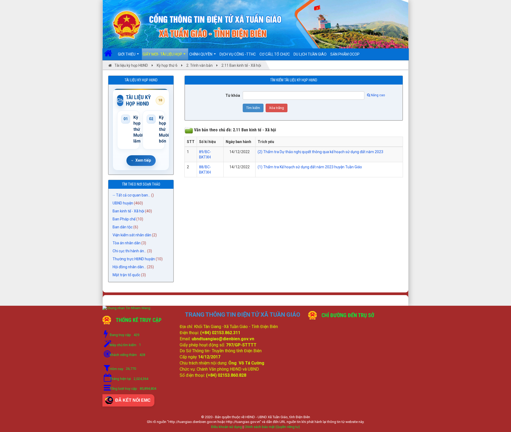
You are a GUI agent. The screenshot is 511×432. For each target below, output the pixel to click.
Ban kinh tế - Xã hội (128, 211)
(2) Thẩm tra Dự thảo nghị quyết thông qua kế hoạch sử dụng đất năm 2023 (320, 152)
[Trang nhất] (110, 54)
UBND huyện (123, 203)
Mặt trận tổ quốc (126, 275)
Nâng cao (378, 95)
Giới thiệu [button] (127, 54)
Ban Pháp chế (124, 219)
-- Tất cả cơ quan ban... (131, 195)
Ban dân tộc (123, 227)
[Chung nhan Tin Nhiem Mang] (126, 308)
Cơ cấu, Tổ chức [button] (274, 54)
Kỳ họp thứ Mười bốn (160, 129)
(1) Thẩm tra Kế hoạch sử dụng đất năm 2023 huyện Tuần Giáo (310, 167)
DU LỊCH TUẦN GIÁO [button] (310, 54)
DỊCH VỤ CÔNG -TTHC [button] (238, 54)
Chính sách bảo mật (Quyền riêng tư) (272, 427)
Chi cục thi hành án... (129, 251)
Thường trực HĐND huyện (134, 259)
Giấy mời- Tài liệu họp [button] (163, 54)
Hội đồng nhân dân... (129, 267)
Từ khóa (232, 95)
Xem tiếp (143, 160)
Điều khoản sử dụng (226, 427)
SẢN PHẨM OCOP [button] (345, 54)
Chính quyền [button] (201, 54)
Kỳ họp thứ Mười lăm (134, 129)
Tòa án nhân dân (127, 243)
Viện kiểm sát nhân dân (132, 235)
